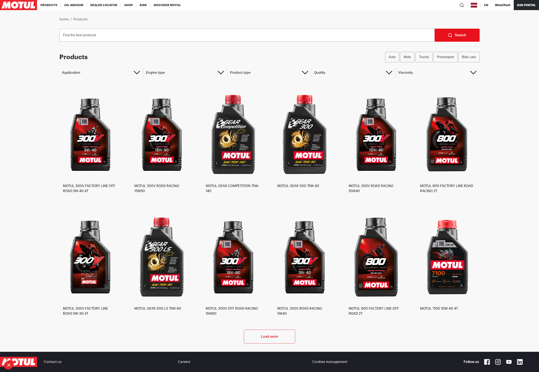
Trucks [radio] (424, 57)
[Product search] (461, 5)
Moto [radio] (407, 57)
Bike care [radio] (469, 57)
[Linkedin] (520, 362)
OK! (70, 350)
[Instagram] (498, 362)
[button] (9, 365)
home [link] (64, 19)
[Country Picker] (474, 5)
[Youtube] (509, 362)
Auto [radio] (392, 57)
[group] (432, 57)
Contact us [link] (52, 362)
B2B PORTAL (526, 5)
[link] (128, 5)
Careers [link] (184, 362)
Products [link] (80, 19)
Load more (269, 336)
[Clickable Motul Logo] (18, 5)
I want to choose (26, 350)
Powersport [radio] (445, 57)
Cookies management (329, 362)
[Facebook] (487, 362)
